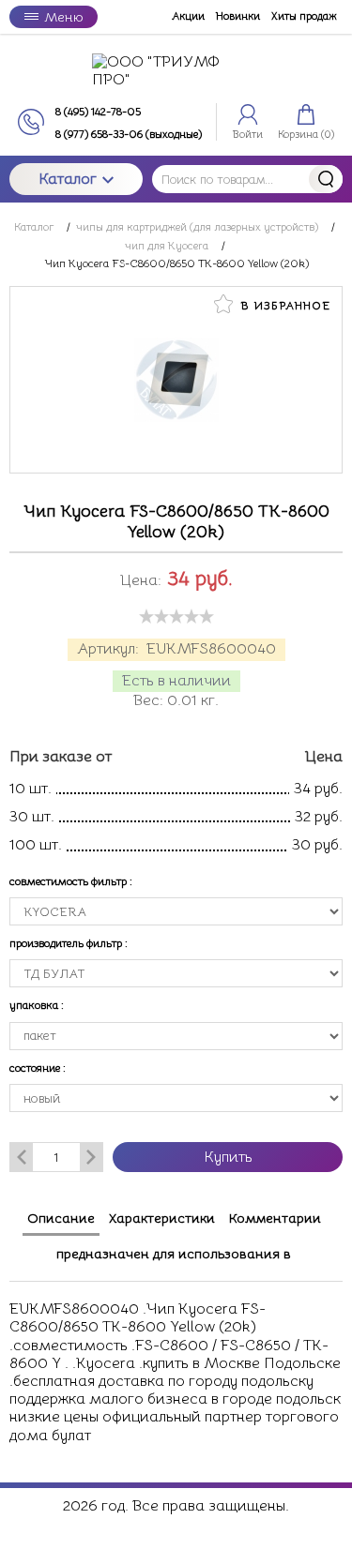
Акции (188, 16)
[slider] (176, 616)
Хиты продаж (304, 16)
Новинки (238, 16)
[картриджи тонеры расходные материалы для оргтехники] (176, 71)
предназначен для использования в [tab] (173, 1253)
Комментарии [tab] (275, 1218)
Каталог (67, 179)
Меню (63, 16)
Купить (228, 1157)
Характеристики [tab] (162, 1218)
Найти (326, 179)
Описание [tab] (61, 1218)
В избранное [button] (283, 305)
